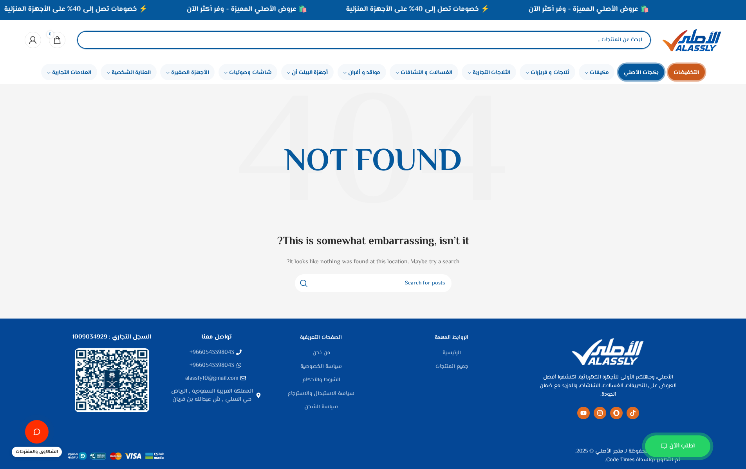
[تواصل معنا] (37, 432)
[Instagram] (600, 413)
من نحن (321, 353)
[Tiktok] (633, 413)
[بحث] (90, 40)
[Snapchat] (616, 413)
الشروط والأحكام (321, 380)
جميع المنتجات (451, 367)
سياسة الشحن (321, 407)
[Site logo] (692, 40)
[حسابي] (33, 40)
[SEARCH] (304, 283)
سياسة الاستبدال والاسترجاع (321, 394)
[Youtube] (583, 413)
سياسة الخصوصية (321, 367)
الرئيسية (452, 353)
